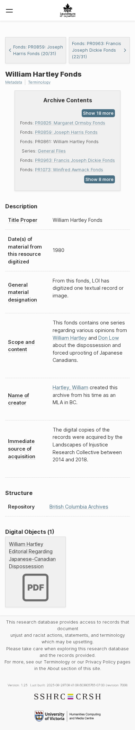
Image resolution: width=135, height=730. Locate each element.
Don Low (108, 338)
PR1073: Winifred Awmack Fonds (69, 169)
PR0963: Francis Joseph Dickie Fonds (75, 160)
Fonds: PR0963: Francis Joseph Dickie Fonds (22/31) (96, 50)
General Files (52, 151)
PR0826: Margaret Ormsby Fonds (70, 122)
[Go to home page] (67, 10)
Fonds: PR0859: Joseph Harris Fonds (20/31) (38, 50)
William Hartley (70, 338)
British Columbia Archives (79, 507)
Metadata (13, 82)
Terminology (39, 82)
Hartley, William (70, 387)
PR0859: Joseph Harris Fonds (66, 132)
